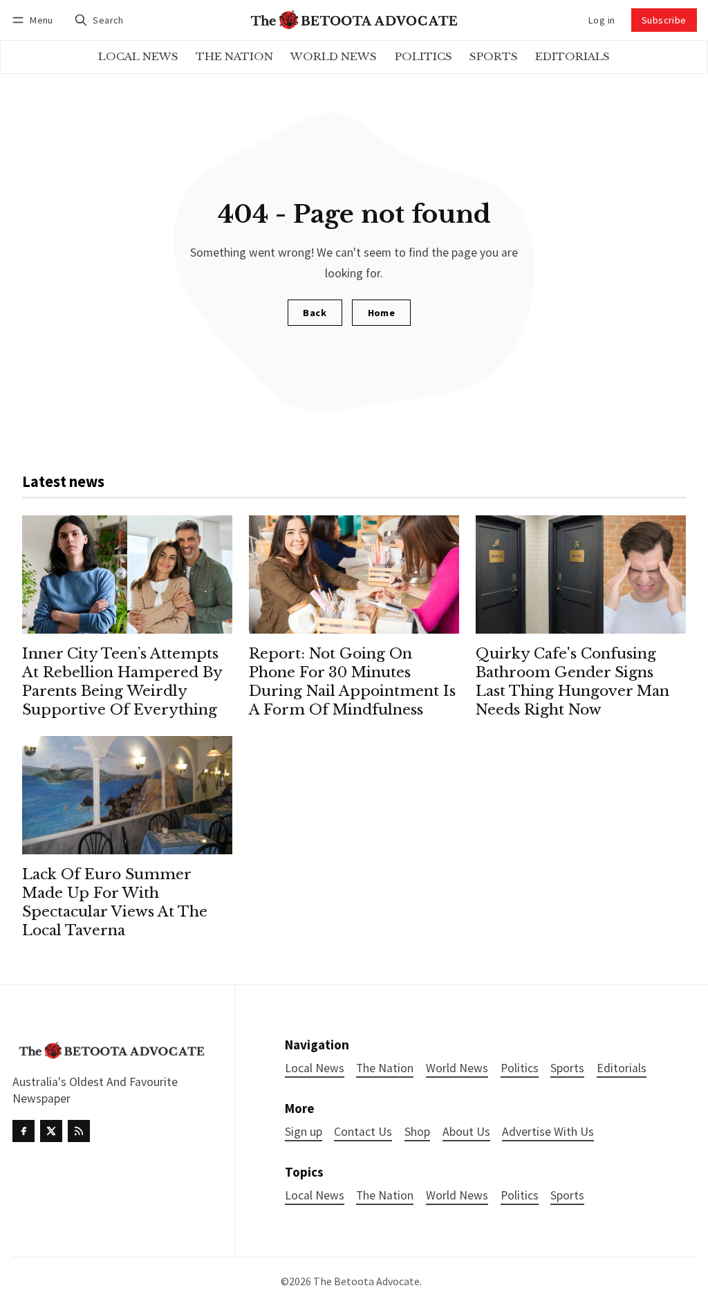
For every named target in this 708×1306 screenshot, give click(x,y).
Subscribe (664, 20)
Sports (567, 1195)
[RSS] (79, 1131)
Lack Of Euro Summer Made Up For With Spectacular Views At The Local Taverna (114, 902)
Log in (601, 20)
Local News (314, 1195)
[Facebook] (23, 1131)
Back (314, 312)
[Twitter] (51, 1131)
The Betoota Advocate (366, 1281)
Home (381, 312)
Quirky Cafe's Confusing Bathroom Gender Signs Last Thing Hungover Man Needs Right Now (572, 682)
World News (457, 1195)
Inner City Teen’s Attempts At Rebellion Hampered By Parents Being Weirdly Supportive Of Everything (122, 682)
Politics (520, 1195)
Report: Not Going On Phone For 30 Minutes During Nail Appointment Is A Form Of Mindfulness (352, 682)
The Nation (384, 1195)
